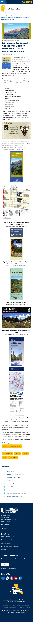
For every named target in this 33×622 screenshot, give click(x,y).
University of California (24, 607)
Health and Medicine (12, 490)
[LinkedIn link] (20, 578)
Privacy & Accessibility (23, 605)
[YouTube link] (16, 578)
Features (25, 453)
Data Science (10, 481)
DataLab (3, 549)
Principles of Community (9, 607)
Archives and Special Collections (12, 446)
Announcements (11, 471)
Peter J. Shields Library (7, 536)
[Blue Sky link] (7, 578)
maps (4, 457)
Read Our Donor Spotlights (8, 568)
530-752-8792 (5, 525)
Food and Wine (11, 487)
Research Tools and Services (14, 496)
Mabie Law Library (6, 543)
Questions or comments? (9, 605)
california (17, 453)
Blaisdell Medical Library (7, 540)
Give (5, 564)
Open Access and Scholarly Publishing (17, 493)
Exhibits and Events (12, 484)
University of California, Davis (10, 600)
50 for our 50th (7, 453)
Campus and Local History (13, 478)
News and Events (10, 16)
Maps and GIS (13, 457)
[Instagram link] (11, 578)
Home (2, 16)
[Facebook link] (3, 578)
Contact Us (4, 528)
